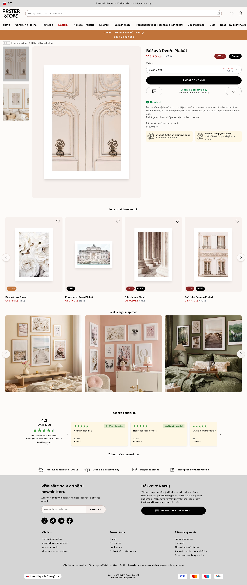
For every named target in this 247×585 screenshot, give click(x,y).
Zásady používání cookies (103, 565)
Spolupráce (116, 547)
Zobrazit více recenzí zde (123, 454)
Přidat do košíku (194, 80)
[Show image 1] (16, 64)
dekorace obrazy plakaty (56, 551)
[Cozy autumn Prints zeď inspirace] (203, 353)
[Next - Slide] (241, 257)
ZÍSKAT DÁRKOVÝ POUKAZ (176, 510)
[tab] (232, 13)
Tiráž (122, 565)
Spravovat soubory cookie (189, 555)
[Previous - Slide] (6, 257)
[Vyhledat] (219, 13)
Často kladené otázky (187, 547)
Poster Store (131, 575)
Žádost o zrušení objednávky (191, 551)
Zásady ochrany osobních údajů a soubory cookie (156, 565)
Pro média (115, 543)
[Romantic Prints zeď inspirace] (123, 353)
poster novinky (50, 547)
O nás (113, 538)
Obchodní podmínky (74, 565)
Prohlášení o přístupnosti (123, 551)
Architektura (20, 43)
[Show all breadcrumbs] (6, 43)
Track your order (184, 538)
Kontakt (179, 543)
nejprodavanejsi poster (55, 543)
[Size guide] (154, 91)
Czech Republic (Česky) (42, 576)
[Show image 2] (16, 102)
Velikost (150, 63)
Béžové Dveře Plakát (42, 43)
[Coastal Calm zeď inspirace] (43, 353)
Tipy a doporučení (52, 538)
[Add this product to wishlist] (234, 91)
